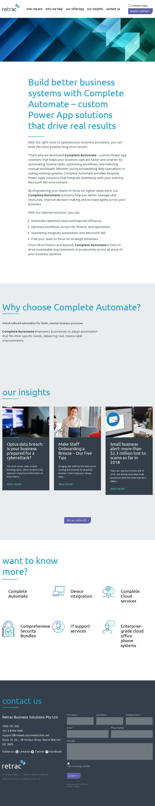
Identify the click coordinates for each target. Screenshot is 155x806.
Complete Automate (18, 593)
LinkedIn (24, 751)
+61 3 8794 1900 (12, 730)
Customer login (139, 5)
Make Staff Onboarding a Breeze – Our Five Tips (75, 451)
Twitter (39, 751)
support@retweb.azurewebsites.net (25, 735)
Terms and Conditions (35, 774)
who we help (54, 9)
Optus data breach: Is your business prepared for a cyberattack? (25, 451)
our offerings (75, 9)
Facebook (55, 751)
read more (14, 484)
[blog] (25, 422)
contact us (113, 9)
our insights (95, 9)
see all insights (76, 520)
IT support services (80, 628)
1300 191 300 (10, 726)
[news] (129, 422)
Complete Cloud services (130, 596)
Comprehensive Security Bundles (35, 631)
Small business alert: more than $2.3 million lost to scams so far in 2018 (128, 453)
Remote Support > (140, 11)
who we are (34, 9)
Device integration (81, 593)
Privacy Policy (10, 774)
